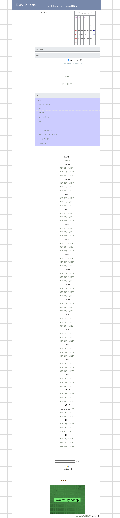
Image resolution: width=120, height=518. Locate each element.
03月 (69, 168)
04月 (72, 168)
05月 (62, 172)
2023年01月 (67, 160)
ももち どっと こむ (44, 104)
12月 (72, 175)
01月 (62, 168)
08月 (72, 172)
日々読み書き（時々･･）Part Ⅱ (47, 139)
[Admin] (65, 84)
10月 (65, 175)
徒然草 (40, 121)
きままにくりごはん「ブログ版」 (48, 134)
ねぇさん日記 (42, 125)
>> (91, 12)
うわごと (41, 112)
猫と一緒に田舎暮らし (45, 130)
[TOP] (70, 84)
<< (79, 12)
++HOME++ (67, 76)
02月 (65, 168)
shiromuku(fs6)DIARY (83, 516)
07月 (69, 172)
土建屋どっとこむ (43, 143)
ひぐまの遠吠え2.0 (44, 117)
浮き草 (40, 108)
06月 (65, 172)
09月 (62, 175)
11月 (69, 175)
